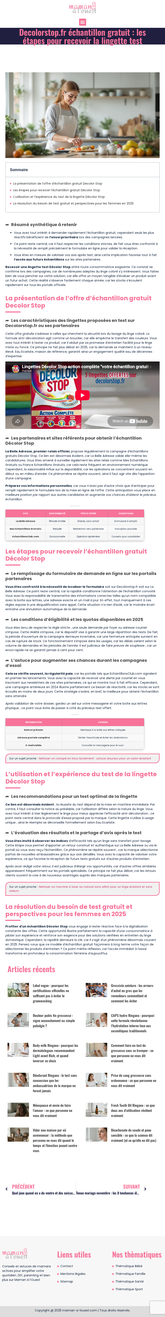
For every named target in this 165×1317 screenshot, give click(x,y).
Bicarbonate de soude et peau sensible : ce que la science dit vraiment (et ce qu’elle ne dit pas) (133, 1135)
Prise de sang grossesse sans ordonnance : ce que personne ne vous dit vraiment (133, 1080)
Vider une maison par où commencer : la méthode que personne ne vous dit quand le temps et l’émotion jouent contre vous (55, 1140)
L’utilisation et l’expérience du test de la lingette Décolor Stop (59, 197)
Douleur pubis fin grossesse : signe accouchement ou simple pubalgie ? (54, 1020)
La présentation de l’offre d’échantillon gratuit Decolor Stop (57, 183)
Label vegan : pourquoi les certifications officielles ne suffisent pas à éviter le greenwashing (51, 993)
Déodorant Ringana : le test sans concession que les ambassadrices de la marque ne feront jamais (55, 1083)
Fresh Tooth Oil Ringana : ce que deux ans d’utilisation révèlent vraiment (133, 1110)
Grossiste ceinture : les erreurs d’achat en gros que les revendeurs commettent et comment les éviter (132, 993)
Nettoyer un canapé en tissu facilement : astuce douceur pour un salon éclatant (95, 758)
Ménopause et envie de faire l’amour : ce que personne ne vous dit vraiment (52, 1110)
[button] (82, 22)
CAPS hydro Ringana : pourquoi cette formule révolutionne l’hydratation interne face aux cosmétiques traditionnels (132, 1023)
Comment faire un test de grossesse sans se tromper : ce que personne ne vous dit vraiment (132, 1053)
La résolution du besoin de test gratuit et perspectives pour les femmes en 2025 (73, 203)
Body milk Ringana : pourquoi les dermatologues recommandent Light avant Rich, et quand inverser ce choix (55, 1053)
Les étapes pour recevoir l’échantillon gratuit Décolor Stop (56, 190)
